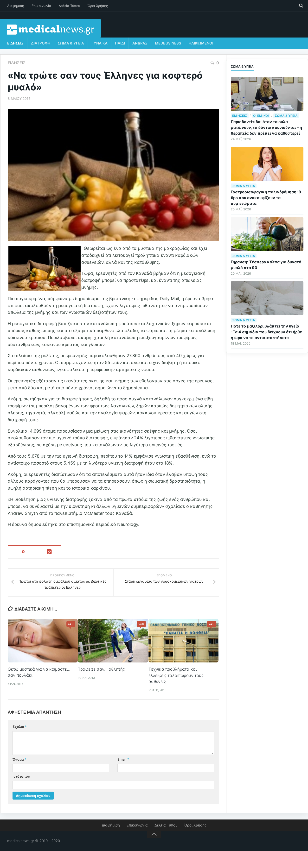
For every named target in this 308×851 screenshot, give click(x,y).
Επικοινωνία (41, 6)
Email (123, 759)
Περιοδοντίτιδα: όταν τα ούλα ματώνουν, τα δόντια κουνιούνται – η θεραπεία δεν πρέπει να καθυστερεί (266, 127)
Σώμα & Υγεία (71, 43)
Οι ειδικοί (261, 116)
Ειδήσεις (15, 43)
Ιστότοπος (21, 776)
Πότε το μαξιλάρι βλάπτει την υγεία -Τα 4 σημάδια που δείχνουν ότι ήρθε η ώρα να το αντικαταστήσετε (266, 332)
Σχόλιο (20, 727)
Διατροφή (40, 43)
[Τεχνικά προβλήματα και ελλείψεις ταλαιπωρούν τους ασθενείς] (183, 640)
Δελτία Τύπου (69, 6)
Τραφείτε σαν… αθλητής (101, 669)
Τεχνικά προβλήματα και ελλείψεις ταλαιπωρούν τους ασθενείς (176, 675)
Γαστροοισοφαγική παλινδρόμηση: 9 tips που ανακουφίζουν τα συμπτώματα (266, 197)
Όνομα (19, 759)
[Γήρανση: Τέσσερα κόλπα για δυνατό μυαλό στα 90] (267, 234)
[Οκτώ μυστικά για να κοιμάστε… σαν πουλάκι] (43, 640)
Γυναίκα (99, 43)
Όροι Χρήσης (98, 6)
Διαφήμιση (15, 6)
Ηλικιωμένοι (201, 43)
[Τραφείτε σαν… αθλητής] (113, 640)
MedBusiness (168, 43)
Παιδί (120, 43)
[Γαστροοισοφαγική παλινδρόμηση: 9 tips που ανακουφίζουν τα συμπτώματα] (267, 164)
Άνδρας (140, 43)
